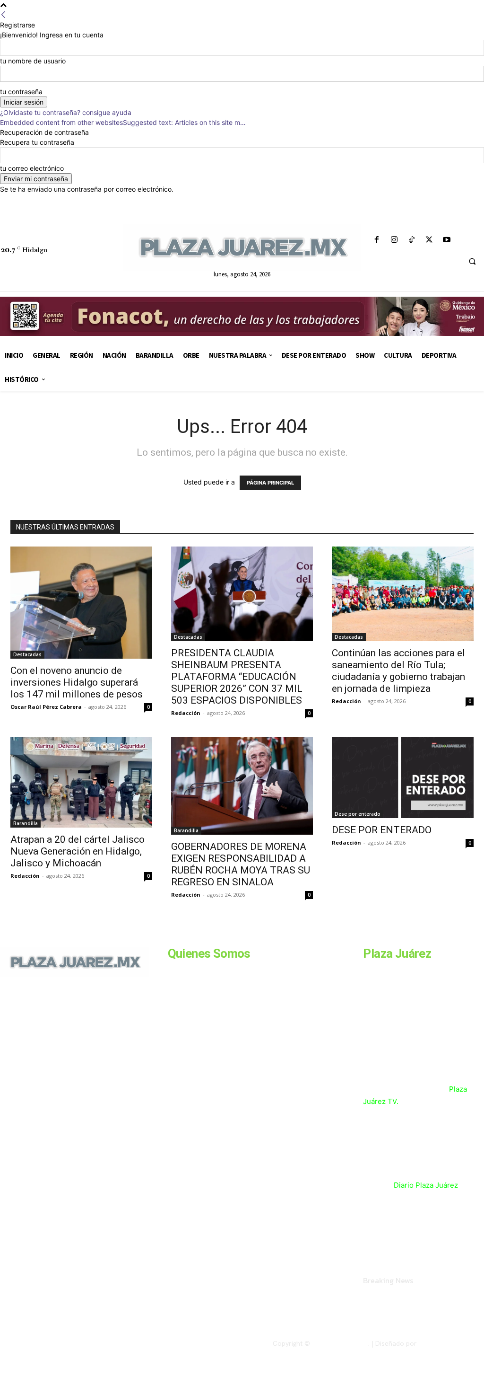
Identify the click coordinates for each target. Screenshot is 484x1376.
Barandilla (25, 823)
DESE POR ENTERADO (382, 830)
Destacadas (27, 654)
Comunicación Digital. (451, 1343)
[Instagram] (394, 240)
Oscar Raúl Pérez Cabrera (46, 706)
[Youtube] (447, 240)
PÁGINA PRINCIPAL (270, 482)
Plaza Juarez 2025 (340, 1343)
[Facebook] (376, 240)
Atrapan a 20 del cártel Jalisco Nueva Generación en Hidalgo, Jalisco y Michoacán (77, 851)
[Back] (3, 15)
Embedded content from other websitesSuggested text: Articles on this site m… (123, 122)
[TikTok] (411, 240)
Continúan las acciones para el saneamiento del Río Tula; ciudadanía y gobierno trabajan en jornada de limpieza (398, 670)
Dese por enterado (357, 814)
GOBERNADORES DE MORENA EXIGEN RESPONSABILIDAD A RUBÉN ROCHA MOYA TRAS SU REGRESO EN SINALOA (240, 864)
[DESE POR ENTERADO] (403, 777)
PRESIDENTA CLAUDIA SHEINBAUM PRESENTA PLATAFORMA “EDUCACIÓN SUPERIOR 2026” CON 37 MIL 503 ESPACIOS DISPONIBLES (236, 676)
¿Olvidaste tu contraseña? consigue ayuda (65, 112)
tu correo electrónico (32, 168)
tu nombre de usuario (33, 61)
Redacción (185, 712)
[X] (429, 240)
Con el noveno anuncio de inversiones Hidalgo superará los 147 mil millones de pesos (76, 682)
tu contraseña (21, 92)
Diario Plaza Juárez (426, 1185)
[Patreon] (46, 1052)
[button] (472, 261)
